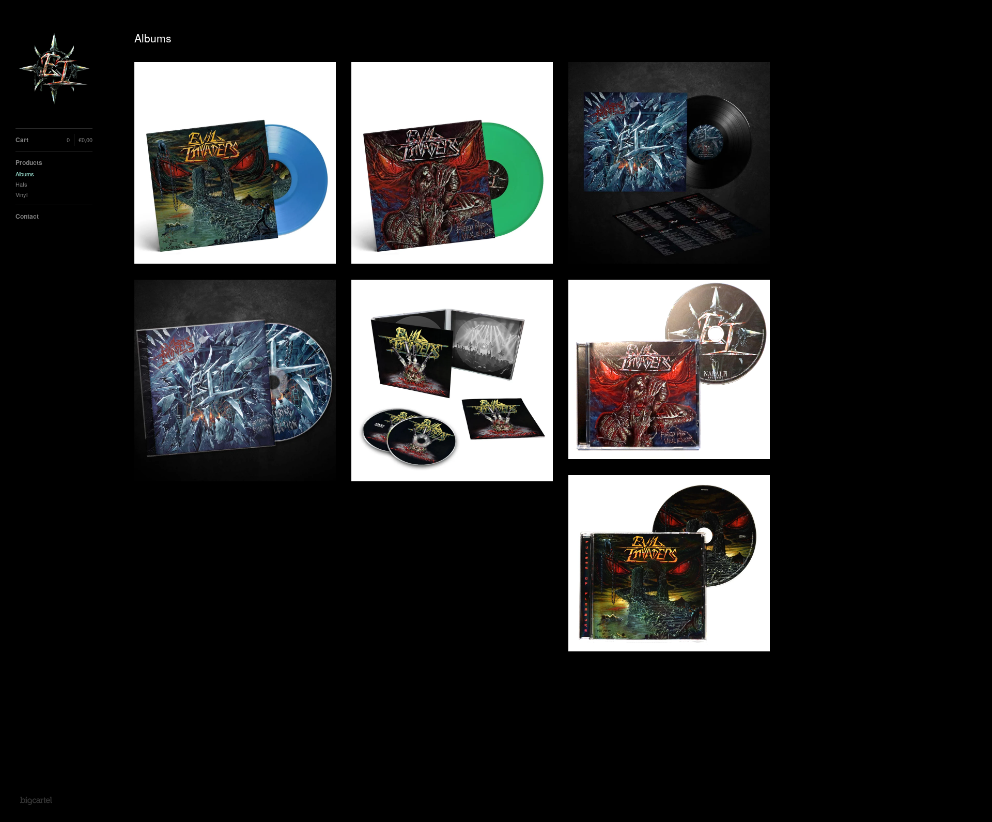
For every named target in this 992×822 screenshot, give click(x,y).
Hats (21, 184)
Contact (27, 216)
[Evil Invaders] (54, 69)
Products (29, 162)
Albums (25, 174)
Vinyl (21, 194)
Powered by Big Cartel (36, 800)
